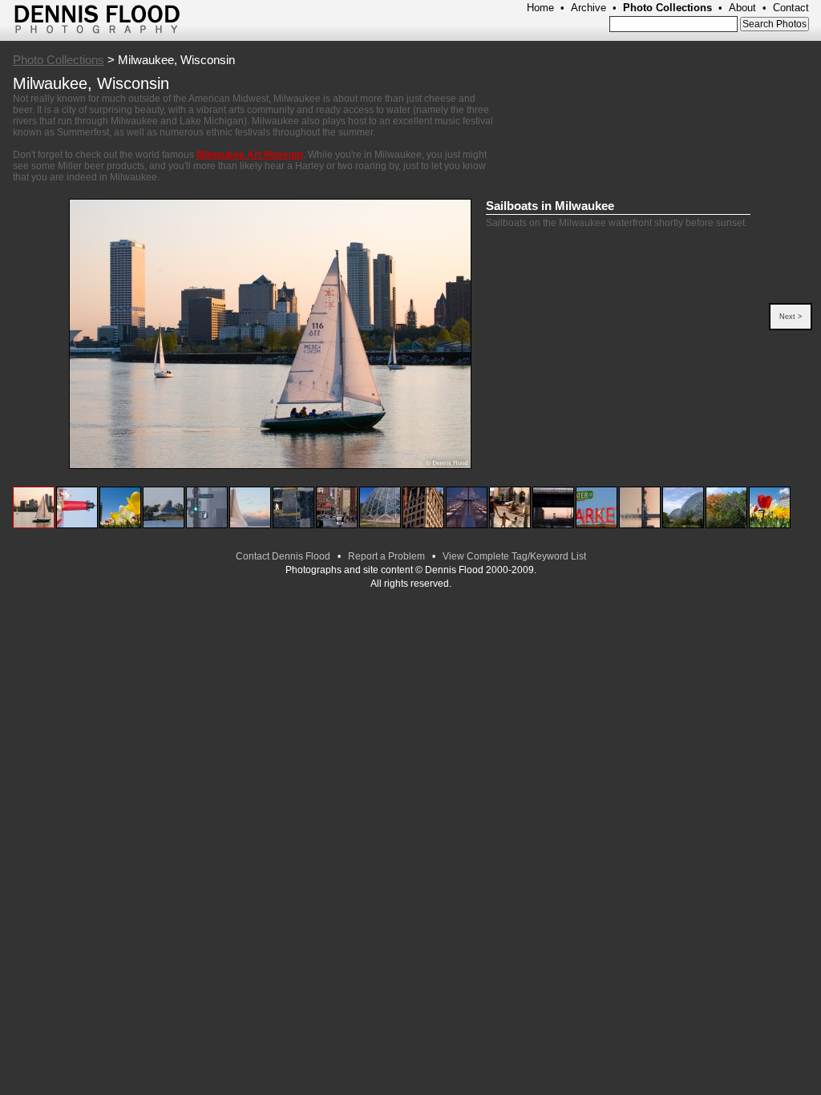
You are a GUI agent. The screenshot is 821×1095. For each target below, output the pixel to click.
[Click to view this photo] (34, 525)
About (742, 8)
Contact (791, 8)
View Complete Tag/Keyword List (514, 556)
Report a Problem (386, 556)
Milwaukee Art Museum (249, 154)
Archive (588, 8)
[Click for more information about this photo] (269, 335)
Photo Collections (667, 8)
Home (540, 8)
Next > (790, 317)
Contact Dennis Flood (283, 556)
